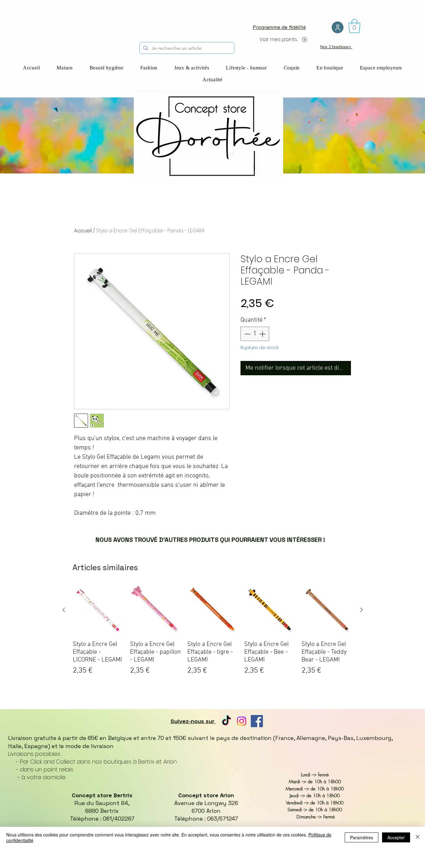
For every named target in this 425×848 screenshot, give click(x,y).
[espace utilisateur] (337, 27)
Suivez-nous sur (193, 721)
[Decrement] (246, 334)
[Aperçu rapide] (98, 610)
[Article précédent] (64, 609)
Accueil (83, 230)
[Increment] (263, 334)
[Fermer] (417, 837)
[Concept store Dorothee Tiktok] (226, 721)
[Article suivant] (361, 609)
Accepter (396, 837)
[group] (212, 636)
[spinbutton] (255, 334)
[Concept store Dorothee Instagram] (242, 721)
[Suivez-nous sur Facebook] (257, 721)
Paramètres (361, 837)
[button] (354, 26)
